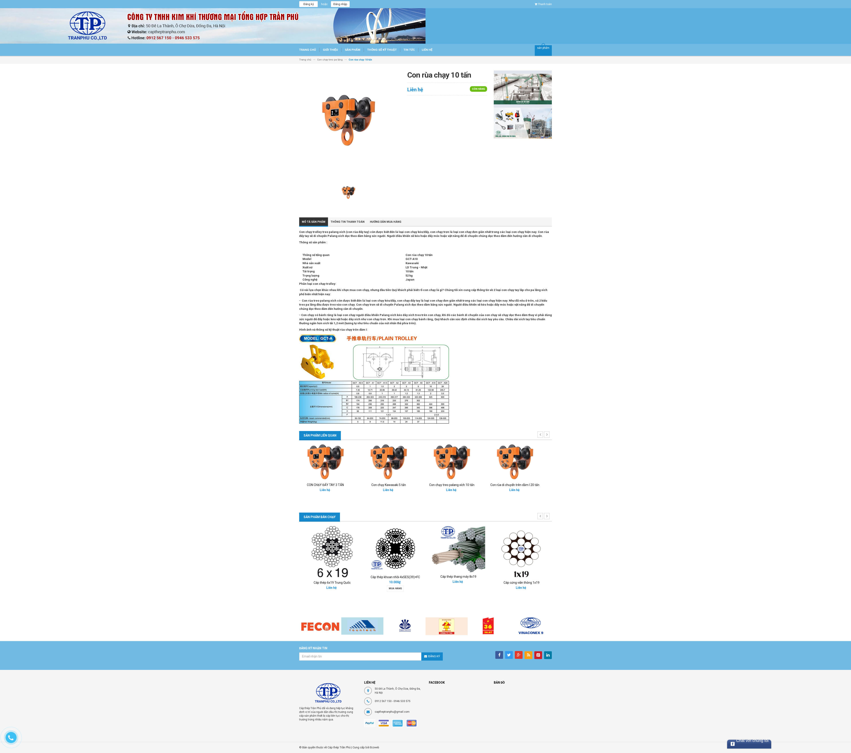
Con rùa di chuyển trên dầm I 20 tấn (520, 485)
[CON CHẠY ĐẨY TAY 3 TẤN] (330, 461)
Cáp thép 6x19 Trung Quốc (330, 582)
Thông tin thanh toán (348, 221)
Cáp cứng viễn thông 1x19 (520, 582)
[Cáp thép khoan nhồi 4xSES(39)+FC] (394, 548)
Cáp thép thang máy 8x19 (457, 576)
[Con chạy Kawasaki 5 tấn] (394, 461)
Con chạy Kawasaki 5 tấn (394, 485)
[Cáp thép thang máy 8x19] (457, 548)
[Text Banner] (523, 123)
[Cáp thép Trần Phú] (328, 693)
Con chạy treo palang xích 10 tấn (457, 485)
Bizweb (374, 747)
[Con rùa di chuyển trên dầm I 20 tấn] (520, 461)
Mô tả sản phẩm (313, 221)
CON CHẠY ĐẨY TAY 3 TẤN (330, 485)
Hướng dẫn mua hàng (385, 221)
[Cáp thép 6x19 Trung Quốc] (331, 551)
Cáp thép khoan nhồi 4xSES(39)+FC (394, 577)
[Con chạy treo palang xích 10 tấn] (457, 461)
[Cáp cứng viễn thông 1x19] (520, 551)
